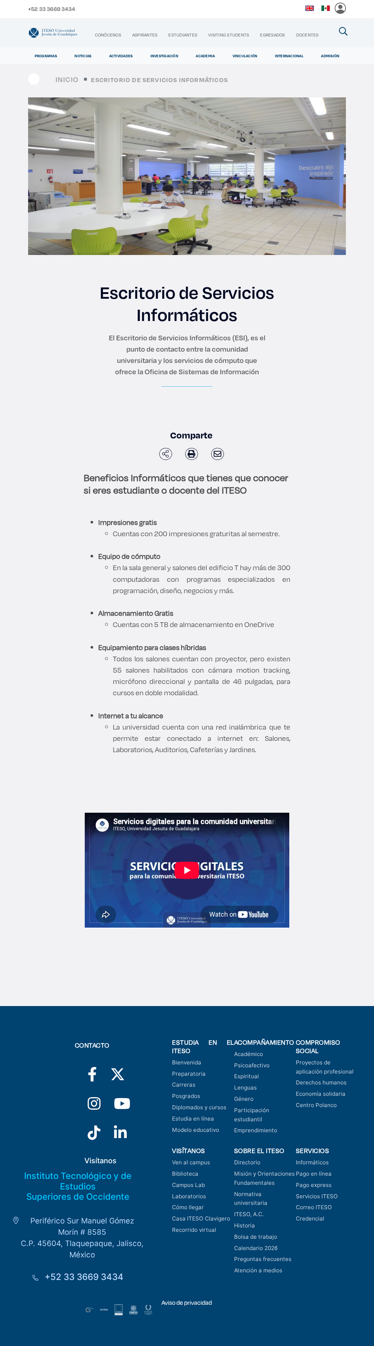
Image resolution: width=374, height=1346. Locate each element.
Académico (248, 1054)
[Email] (217, 454)
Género (243, 1098)
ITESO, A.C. (249, 1214)
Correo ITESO (314, 1207)
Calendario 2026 (256, 1248)
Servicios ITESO (317, 1196)
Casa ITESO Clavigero (201, 1218)
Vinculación (245, 55)
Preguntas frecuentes (262, 1259)
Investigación (164, 55)
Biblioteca (185, 1173)
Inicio (67, 79)
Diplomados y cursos (199, 1107)
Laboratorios (189, 1196)
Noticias (83, 55)
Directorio (247, 1162)
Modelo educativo (195, 1129)
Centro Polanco (316, 1105)
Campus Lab (188, 1184)
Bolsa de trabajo (255, 1236)
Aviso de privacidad (186, 1302)
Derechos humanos (321, 1082)
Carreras (183, 1084)
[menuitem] (108, 35)
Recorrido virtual (194, 1229)
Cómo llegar (188, 1207)
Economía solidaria (321, 1093)
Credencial (310, 1218)
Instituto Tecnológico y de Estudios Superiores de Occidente (77, 1186)
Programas (46, 55)
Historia (244, 1225)
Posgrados (186, 1095)
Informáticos (312, 1162)
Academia (205, 55)
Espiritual (246, 1076)
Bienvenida (186, 1062)
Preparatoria (189, 1073)
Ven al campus (191, 1162)
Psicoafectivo (252, 1065)
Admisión (330, 55)
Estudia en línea (193, 1118)
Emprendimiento (255, 1130)
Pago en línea (314, 1173)
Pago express (314, 1184)
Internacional (289, 55)
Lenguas (245, 1087)
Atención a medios (258, 1270)
